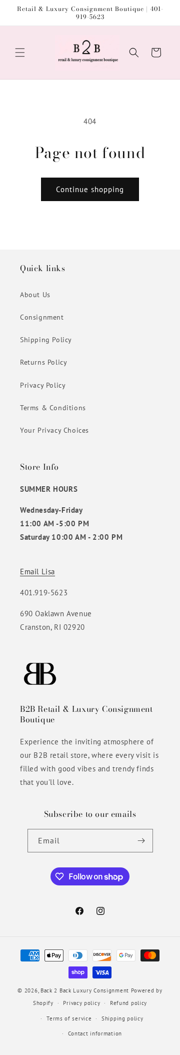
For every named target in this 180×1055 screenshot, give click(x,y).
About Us (35, 294)
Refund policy (128, 1002)
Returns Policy (43, 362)
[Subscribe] (141, 840)
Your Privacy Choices (54, 430)
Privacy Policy (43, 385)
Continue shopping (90, 189)
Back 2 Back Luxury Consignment (84, 990)
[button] (20, 53)
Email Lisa (37, 571)
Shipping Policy (46, 339)
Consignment (42, 317)
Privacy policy (81, 1002)
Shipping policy (123, 1018)
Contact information (95, 1033)
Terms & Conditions (53, 407)
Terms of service (69, 1018)
